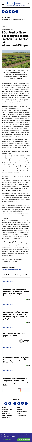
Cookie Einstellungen (21, 415)
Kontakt (19, 413)
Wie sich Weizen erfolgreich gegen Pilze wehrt (14, 334)
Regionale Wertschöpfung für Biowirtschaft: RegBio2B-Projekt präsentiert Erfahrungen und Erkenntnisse (16, 292)
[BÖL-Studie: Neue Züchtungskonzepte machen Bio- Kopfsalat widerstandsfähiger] (6, 11)
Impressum (19, 409)
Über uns (19, 407)
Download (19, 78)
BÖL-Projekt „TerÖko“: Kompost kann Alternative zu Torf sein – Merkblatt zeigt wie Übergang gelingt (16, 315)
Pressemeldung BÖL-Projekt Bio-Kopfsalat (13, 19)
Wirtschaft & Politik (7, 415)
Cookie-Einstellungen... (6, 439)
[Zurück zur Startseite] (16, 4)
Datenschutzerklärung (22, 411)
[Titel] (3, 11)
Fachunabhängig (6, 417)
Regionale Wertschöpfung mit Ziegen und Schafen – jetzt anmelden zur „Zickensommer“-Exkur (16, 381)
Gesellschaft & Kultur (7, 409)
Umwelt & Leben (6, 413)
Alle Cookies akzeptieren (24, 439)
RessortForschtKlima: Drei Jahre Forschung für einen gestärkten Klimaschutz (16, 359)
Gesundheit (5, 411)
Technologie (5, 407)
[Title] (10, 11)
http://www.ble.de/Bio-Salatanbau (11, 269)
